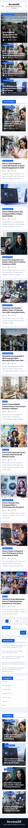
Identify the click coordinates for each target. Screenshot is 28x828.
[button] (25, 27)
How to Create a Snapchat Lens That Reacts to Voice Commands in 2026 (12, 553)
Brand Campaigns (7, 353)
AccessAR (14, 4)
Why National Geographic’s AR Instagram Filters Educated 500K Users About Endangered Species (13, 669)
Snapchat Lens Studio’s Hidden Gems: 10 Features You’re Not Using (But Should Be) (13, 663)
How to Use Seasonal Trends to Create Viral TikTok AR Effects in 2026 (13, 454)
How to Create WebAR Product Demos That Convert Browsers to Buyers (14, 406)
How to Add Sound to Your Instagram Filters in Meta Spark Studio (13, 88)
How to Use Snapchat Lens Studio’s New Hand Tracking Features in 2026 (13, 262)
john (6, 40)
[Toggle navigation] (2, 6)
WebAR (5, 401)
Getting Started (6, 689)
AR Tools (4, 681)
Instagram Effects (8, 15)
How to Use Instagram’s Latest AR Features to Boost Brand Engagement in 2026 (14, 53)
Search (6, 627)
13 (17, 621)
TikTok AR (5, 449)
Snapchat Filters (7, 257)
